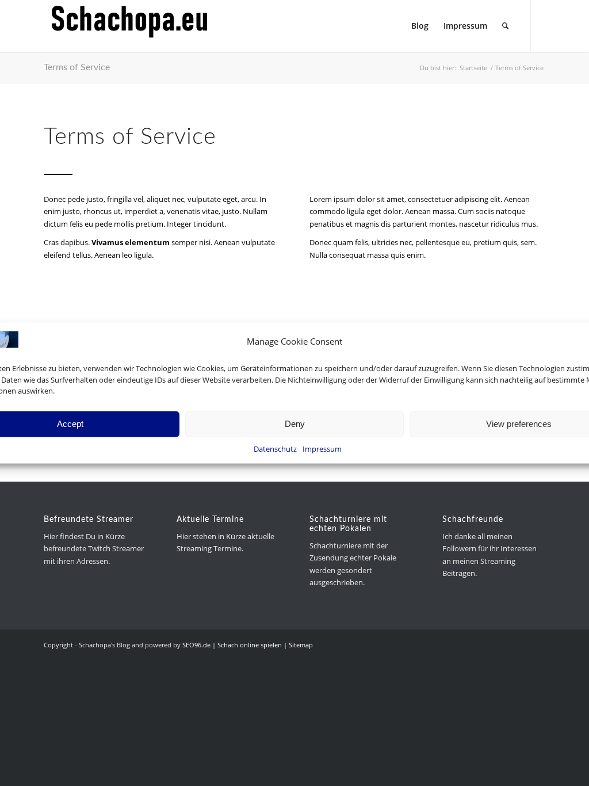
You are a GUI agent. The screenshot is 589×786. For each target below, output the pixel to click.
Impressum (322, 448)
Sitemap (301, 644)
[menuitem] (420, 26)
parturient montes (424, 224)
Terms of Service (77, 67)
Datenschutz (275, 448)
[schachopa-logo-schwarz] (130, 26)
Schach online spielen (249, 644)
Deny (295, 424)
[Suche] (505, 26)
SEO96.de (196, 644)
